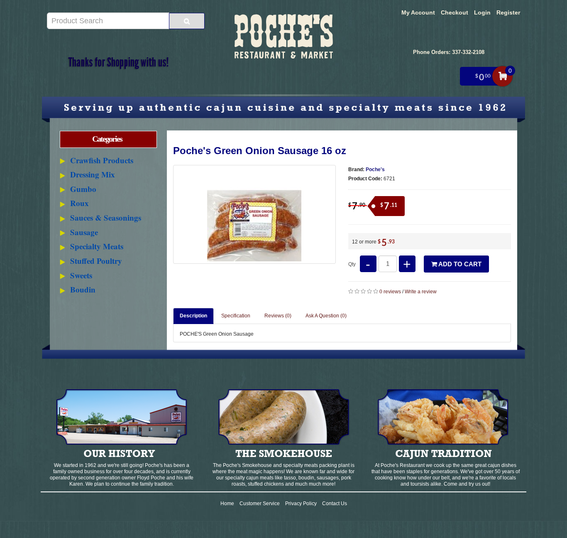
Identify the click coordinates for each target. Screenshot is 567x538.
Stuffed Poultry (96, 260)
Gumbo (83, 188)
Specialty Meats (96, 246)
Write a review (421, 292)
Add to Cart (459, 264)
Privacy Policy (301, 503)
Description (193, 316)
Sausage (84, 232)
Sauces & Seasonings (105, 217)
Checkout (454, 12)
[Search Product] (187, 21)
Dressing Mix (92, 174)
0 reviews (390, 292)
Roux (79, 203)
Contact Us (334, 503)
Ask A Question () (326, 316)
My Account (418, 12)
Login (482, 12)
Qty (352, 264)
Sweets (81, 275)
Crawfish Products (101, 160)
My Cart (502, 76)
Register (508, 12)
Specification (235, 316)
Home (227, 503)
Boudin (82, 289)
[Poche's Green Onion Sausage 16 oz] (254, 214)
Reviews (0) (277, 316)
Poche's (375, 169)
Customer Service (260, 503)
